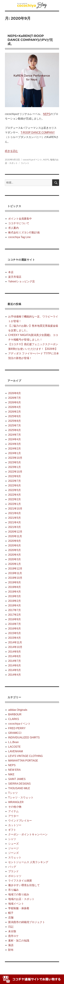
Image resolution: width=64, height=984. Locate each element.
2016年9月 (14, 619)
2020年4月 (14, 554)
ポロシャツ (14, 876)
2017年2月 (14, 614)
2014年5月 (14, 670)
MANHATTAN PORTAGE (23, 760)
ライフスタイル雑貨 (20, 880)
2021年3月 (14, 527)
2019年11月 (15, 573)
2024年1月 (14, 453)
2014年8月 (14, 656)
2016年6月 (14, 628)
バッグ (12, 866)
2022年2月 (14, 499)
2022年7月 (14, 480)
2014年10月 (15, 647)
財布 (10, 949)
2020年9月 (14, 540)
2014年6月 (14, 665)
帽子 (10, 912)
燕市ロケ (13, 936)
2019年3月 (14, 596)
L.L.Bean (13, 742)
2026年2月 (14, 411)
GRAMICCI (14, 732)
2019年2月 (14, 600)
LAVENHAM (15, 751)
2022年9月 (14, 476)
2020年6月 (14, 545)
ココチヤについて (18, 223)
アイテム (13, 811)
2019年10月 (15, 577)
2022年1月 (14, 504)
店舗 (10, 917)
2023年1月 (14, 467)
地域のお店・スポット (21, 899)
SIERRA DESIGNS (19, 783)
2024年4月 (14, 439)
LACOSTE (14, 746)
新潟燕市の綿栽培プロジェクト (26, 922)
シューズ (13, 843)
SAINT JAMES (17, 779)
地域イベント (16, 903)
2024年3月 (14, 444)
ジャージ (13, 848)
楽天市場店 (14, 276)
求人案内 (13, 227)
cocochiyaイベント (32, 159)
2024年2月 (14, 448)
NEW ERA (14, 769)
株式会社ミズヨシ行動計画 (24, 232)
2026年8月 (14, 393)
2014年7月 (14, 660)
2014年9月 (14, 651)
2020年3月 (14, 559)
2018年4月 (14, 605)
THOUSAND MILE (19, 788)
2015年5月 (14, 633)
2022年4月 (14, 494)
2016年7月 (14, 624)
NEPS (46, 114)
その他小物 (14, 806)
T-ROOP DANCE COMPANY (38, 132)
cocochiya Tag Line (19, 237)
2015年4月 (14, 637)
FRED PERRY (17, 728)
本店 (10, 272)
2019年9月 (14, 582)
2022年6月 (14, 485)
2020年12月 (15, 531)
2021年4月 (14, 522)
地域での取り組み (18, 894)
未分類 (12, 931)
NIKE (11, 774)
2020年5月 (14, 550)
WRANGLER (16, 802)
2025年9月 (14, 416)
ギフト (12, 829)
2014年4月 (14, 674)
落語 (10, 945)
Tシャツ (13, 792)
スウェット (14, 857)
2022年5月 (14, 490)
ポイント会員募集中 (20, 218)
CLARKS (13, 719)
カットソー (14, 825)
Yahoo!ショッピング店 (21, 281)
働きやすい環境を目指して (24, 885)
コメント (25, 163)
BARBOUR (14, 714)
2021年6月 (14, 513)
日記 (10, 926)
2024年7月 (14, 434)
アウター (13, 816)
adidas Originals (17, 709)
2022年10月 (15, 471)
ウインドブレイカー (20, 820)
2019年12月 (15, 568)
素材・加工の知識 (18, 940)
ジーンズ (13, 852)
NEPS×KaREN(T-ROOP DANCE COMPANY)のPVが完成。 (30, 40)
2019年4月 (14, 591)
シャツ (12, 839)
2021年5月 (14, 517)
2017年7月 (14, 610)
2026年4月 (14, 407)
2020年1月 (14, 564)
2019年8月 (14, 587)
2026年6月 (14, 402)
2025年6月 (14, 430)
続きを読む (11, 150)
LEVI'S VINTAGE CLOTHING (25, 756)
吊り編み (13, 889)
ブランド (13, 871)
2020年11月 (15, 536)
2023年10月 (15, 457)
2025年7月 (14, 425)
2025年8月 (14, 420)
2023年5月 (14, 462)
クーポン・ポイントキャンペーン (28, 834)
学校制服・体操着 (18, 908)
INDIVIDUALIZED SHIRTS (24, 737)
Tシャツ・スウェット (20, 797)
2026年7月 (14, 397)
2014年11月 (15, 642)
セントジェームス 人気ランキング (28, 862)
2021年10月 (15, 508)
